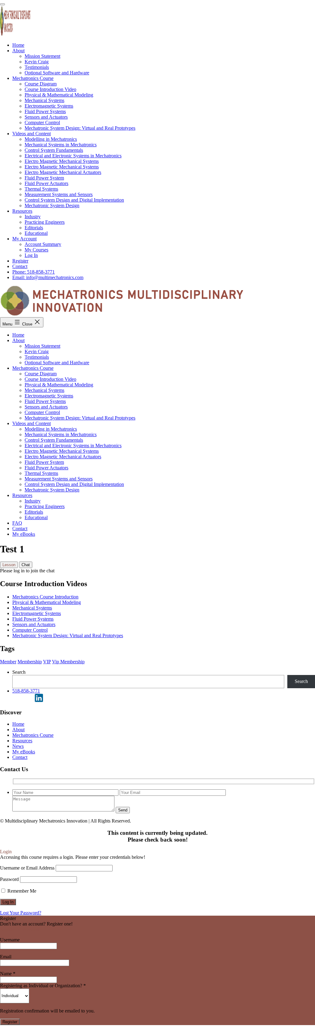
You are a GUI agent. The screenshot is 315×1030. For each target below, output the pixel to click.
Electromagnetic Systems (49, 395)
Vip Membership (68, 661)
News (18, 746)
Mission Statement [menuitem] (42, 56)
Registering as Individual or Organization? (43, 985)
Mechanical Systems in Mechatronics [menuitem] (61, 144)
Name (7, 973)
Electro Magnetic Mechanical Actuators (63, 456)
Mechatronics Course (33, 368)
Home (18, 334)
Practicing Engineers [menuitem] (45, 222)
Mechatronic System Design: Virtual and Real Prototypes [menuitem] (80, 128)
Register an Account (19, 929)
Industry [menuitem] (33, 216)
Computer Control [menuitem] (42, 122)
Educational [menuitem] (36, 233)
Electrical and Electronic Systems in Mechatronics (73, 445)
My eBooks (23, 534)
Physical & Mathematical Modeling (59, 384)
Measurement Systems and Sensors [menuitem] (59, 194)
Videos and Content (31, 423)
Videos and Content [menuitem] (31, 133)
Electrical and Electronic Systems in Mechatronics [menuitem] (73, 155)
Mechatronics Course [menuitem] (33, 78)
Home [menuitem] (18, 45)
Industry (33, 500)
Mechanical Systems (44, 390)
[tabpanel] (157, 571)
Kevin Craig (37, 351)
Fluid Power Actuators (46, 467)
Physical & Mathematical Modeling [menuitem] (59, 94)
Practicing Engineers (45, 506)
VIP (47, 661)
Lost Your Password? (20, 912)
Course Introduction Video (50, 379)
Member (8, 661)
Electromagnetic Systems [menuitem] (49, 106)
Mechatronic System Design (52, 489)
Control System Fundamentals (54, 440)
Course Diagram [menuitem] (41, 83)
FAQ (17, 523)
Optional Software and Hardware (57, 362)
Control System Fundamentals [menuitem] (54, 150)
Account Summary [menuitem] (43, 244)
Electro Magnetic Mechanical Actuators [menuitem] (63, 172)
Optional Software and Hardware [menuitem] (57, 72)
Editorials (34, 512)
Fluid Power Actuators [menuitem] (46, 183)
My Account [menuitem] (24, 238)
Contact (19, 528)
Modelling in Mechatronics (51, 429)
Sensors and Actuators (46, 406)
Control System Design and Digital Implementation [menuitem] (74, 200)
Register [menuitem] (20, 260)
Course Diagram (41, 373)
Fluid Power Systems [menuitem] (45, 111)
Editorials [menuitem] (34, 227)
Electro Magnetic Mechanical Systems (62, 451)
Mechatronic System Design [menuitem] (52, 205)
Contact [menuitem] (19, 266)
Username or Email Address (27, 867)
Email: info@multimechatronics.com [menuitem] (47, 277)
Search (19, 672)
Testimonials (37, 357)
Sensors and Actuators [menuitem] (46, 117)
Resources (22, 495)
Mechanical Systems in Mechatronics (61, 434)
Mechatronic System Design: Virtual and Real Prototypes (80, 417)
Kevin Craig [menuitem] (37, 61)
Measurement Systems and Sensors (59, 478)
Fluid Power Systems (45, 401)
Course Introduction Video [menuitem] (50, 89)
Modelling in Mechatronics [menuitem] (51, 139)
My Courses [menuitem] (36, 249)
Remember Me (21, 891)
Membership (30, 661)
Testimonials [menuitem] (37, 67)
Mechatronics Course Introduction (45, 596)
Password (9, 879)
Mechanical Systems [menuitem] (44, 100)
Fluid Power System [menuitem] (44, 177)
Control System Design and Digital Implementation (74, 484)
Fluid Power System (44, 462)
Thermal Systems (41, 473)
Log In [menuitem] (31, 255)
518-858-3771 (26, 690)
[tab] (9, 565)
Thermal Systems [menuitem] (41, 188)
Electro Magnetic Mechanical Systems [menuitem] (62, 161)
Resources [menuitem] (22, 211)
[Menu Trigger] (2, 4)
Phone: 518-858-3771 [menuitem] (33, 271)
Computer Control (42, 412)
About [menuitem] (18, 50)
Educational (36, 517)
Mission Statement (42, 346)
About (18, 340)
